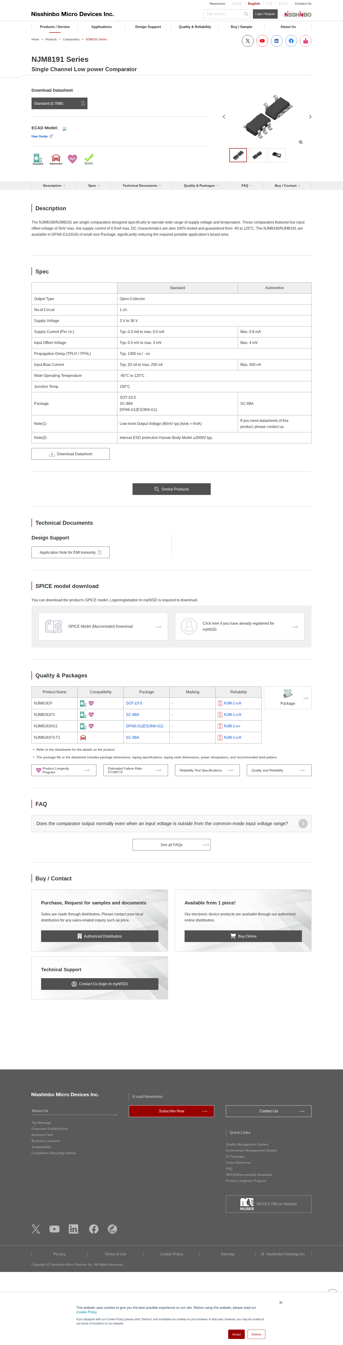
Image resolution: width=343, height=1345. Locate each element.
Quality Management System (247, 1144)
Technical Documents (140, 185)
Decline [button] (256, 1334)
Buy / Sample (241, 27)
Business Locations (46, 1141)
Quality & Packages (199, 185)
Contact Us (303, 3)
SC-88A (132, 715)
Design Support (148, 27)
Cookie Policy (86, 1311)
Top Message (41, 1122)
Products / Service (55, 27)
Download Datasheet (74, 454)
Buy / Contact (286, 185)
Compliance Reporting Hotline (54, 1153)
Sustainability (41, 1147)
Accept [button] (236, 1334)
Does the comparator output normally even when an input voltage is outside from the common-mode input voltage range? (162, 823)
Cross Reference (238, 1162)
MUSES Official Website (277, 1204)
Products (51, 39)
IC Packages (235, 1156)
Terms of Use (115, 1254)
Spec (92, 185)
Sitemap (227, 1254)
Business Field (42, 1135)
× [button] (280, 1301)
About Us (288, 27)
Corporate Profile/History (50, 1129)
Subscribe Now (171, 1111)
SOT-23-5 (134, 703)
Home (35, 39)
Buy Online (247, 936)
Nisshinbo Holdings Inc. (286, 1254)
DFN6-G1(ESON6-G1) (144, 726)
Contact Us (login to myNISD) (103, 984)
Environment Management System (251, 1150)
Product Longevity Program (246, 1181)
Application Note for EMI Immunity (68, 552)
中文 (269, 3)
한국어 (283, 3)
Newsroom (217, 3)
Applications (101, 27)
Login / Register (265, 14)
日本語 (237, 3)
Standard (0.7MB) (48, 103)
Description (52, 185)
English (254, 3)
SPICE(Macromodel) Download (249, 1175)
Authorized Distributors (103, 936)
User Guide (40, 136)
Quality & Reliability (195, 27)
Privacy (59, 1254)
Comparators (71, 39)
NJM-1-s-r (232, 726)
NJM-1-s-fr (232, 703)
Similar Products (175, 489)
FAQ (245, 185)
